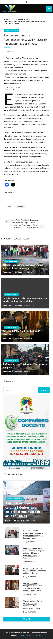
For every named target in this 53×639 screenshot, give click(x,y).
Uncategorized (24, 19)
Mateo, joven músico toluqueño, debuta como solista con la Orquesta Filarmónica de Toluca (33, 587)
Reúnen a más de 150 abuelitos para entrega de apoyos (25, 366)
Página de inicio (9, 19)
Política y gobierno (14, 499)
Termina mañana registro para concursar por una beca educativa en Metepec (25, 299)
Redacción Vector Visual (12, 272)
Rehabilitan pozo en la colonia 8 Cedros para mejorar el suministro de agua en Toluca (23, 509)
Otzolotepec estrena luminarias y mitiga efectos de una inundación (23, 266)
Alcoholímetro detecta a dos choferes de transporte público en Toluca (34, 570)
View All (26, 619)
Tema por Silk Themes (31, 635)
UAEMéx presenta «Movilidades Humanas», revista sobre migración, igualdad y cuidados (33, 534)
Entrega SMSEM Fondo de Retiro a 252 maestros (22, 333)
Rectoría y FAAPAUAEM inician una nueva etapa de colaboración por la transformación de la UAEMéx (34, 553)
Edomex (20, 206)
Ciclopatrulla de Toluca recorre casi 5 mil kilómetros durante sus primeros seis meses (32, 604)
